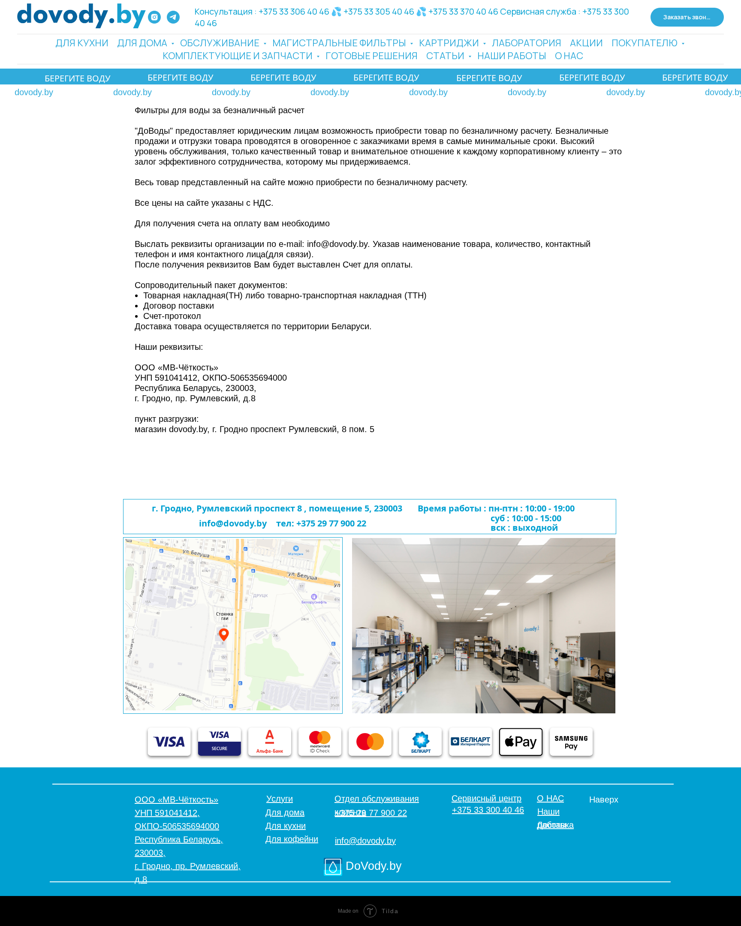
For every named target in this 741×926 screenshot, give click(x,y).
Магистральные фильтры (340, 42)
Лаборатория (526, 42)
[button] (687, 17)
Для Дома (143, 42)
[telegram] (173, 17)
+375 (352, 11)
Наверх (603, 799)
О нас (569, 55)
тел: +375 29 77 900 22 (321, 523)
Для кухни (81, 42)
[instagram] (154, 17)
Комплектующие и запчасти (238, 55)
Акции (586, 42)
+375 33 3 (600, 11)
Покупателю (645, 42)
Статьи (446, 55)
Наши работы (511, 55)
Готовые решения (371, 55)
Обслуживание (220, 42)
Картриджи (450, 42)
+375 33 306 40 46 (294, 11)
